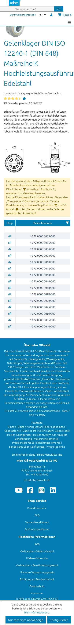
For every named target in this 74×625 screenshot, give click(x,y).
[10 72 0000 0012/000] (9, 268)
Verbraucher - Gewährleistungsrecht (37, 565)
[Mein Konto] (51, 14)
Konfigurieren (59, 620)
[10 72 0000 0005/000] (9, 242)
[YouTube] (19, 490)
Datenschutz (37, 586)
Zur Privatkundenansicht (22, 14)
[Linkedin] (53, 490)
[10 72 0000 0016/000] (9, 281)
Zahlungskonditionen (37, 529)
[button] (67, 223)
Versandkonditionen (37, 522)
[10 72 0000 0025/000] (9, 307)
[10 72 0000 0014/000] (9, 274)
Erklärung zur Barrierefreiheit (37, 579)
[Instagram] (41, 490)
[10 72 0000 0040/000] (9, 326)
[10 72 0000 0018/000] (9, 287)
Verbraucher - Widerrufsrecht (37, 551)
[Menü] (69, 22)
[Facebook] (30, 490)
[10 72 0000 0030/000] (9, 313)
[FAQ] (24, 98)
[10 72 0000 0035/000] (9, 320)
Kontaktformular (37, 508)
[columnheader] (9, 223)
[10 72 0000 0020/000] (9, 294)
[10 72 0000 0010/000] (9, 262)
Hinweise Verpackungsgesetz (37, 572)
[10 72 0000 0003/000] (9, 236)
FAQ (37, 515)
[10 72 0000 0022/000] (9, 300)
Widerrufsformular (37, 558)
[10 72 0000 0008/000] (9, 255)
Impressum (37, 593)
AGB (37, 544)
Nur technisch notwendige (25, 620)
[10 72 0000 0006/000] (9, 249)
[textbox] (9, 229)
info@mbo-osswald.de (37, 480)
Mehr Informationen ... (37, 612)
